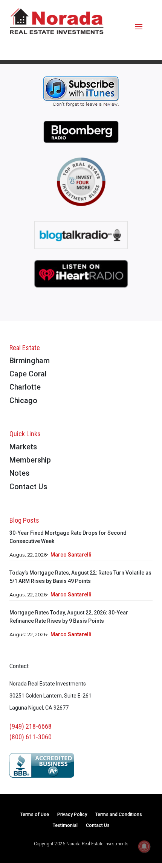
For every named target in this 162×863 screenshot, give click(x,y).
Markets (23, 447)
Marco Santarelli (71, 555)
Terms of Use (34, 814)
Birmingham (29, 361)
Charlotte (25, 387)
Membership (30, 460)
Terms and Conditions (118, 814)
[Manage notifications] (144, 846)
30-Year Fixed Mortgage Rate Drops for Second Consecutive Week (68, 537)
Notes (19, 474)
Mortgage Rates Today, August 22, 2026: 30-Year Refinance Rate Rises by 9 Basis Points (68, 617)
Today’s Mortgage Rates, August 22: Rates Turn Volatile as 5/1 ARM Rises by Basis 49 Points (80, 577)
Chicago (23, 401)
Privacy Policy (72, 814)
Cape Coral (28, 374)
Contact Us (28, 487)
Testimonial (65, 825)
